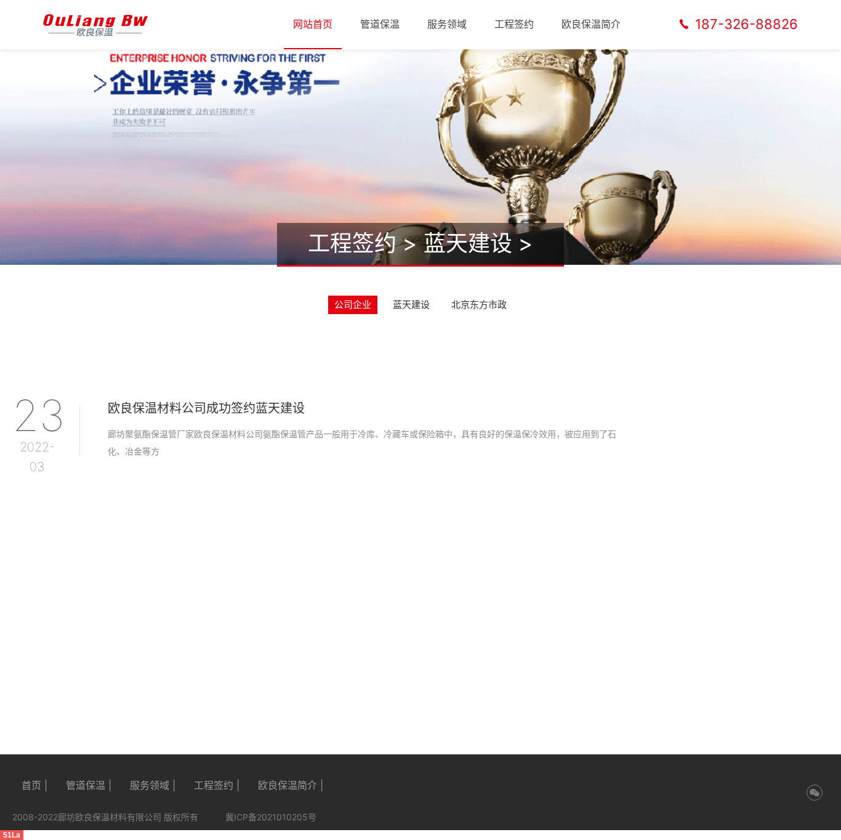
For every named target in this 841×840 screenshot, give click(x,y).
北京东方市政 (479, 304)
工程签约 (514, 24)
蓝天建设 (468, 243)
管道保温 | (88, 785)
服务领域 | (152, 785)
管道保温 (380, 24)
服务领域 (447, 24)
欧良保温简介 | (290, 785)
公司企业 (352, 304)
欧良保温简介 (591, 24)
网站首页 (312, 24)
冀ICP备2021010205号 (270, 817)
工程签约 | (216, 785)
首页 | (34, 785)
